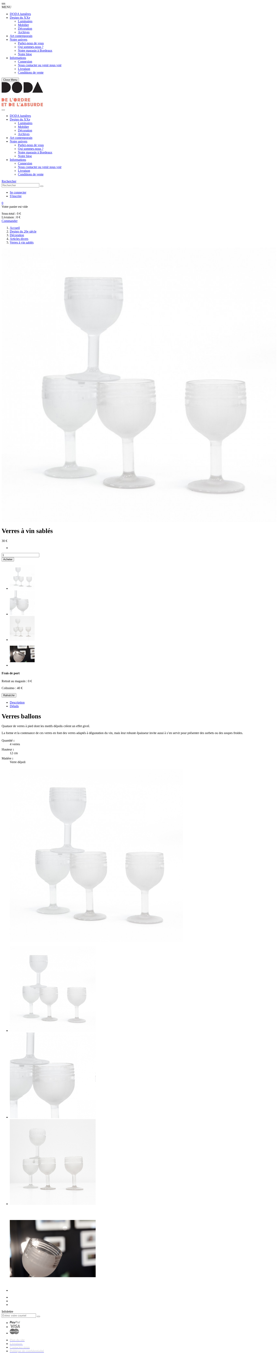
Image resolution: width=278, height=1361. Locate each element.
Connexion (25, 61)
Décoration (25, 28)
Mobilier (23, 25)
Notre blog (25, 54)
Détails (14, 706)
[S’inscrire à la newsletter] (38, 1316)
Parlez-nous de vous (31, 43)
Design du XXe (20, 17)
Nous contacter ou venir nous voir (39, 65)
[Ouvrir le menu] (3, 110)
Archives (24, 32)
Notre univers (18, 39)
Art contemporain (21, 36)
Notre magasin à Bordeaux (35, 50)
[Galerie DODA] (22, 105)
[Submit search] (41, 186)
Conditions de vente (31, 72)
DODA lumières (20, 14)
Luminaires (25, 21)
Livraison (24, 69)
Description (17, 702)
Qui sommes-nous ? (30, 47)
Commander (10, 221)
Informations (18, 58)
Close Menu (10, 79)
